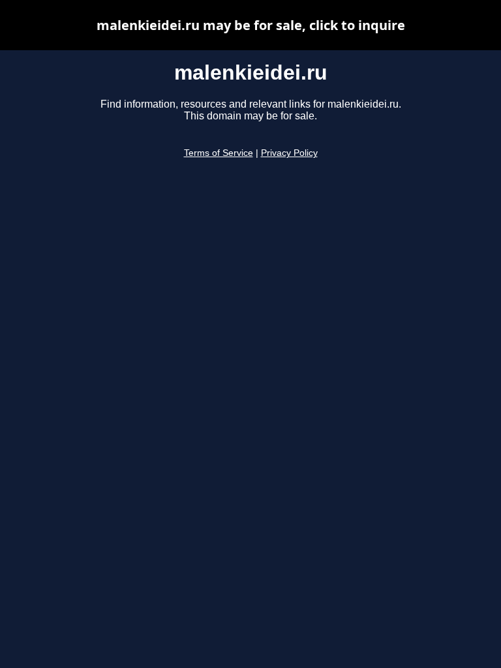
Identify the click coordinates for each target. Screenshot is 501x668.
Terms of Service (218, 153)
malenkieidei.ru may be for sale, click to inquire (251, 25)
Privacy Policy (289, 153)
